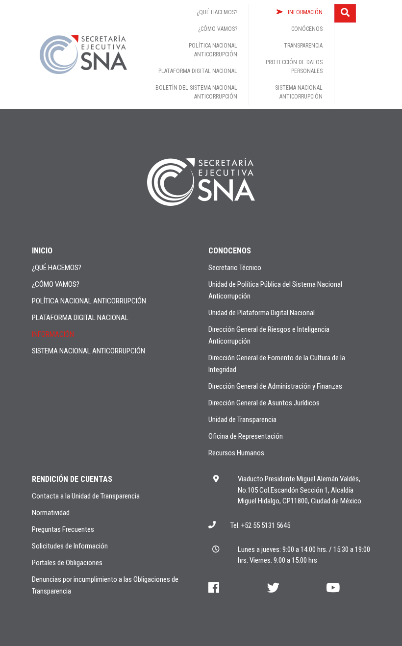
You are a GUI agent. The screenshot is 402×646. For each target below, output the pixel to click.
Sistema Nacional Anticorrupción (88, 351)
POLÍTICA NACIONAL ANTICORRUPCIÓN (89, 301)
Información (53, 334)
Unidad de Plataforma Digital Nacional (261, 312)
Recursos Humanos (236, 452)
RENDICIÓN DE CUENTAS (72, 479)
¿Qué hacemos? (56, 267)
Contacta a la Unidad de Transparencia (86, 496)
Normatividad (51, 512)
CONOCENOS (229, 250)
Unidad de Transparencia (242, 419)
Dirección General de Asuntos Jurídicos (264, 402)
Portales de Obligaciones (67, 562)
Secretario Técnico (234, 267)
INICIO (42, 250)
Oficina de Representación (245, 436)
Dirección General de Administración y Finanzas (275, 386)
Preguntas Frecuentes (63, 529)
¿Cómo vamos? (55, 284)
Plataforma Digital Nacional (80, 317)
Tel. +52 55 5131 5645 (260, 525)
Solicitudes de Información (70, 546)
